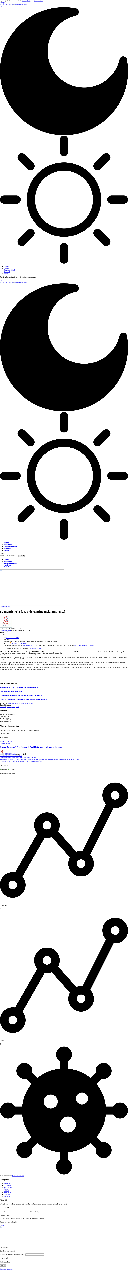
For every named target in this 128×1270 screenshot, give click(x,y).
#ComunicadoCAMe (12, 638)
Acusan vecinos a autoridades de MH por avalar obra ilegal (18, 757)
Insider (6, 1189)
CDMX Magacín (5, 631)
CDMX (2, 607)
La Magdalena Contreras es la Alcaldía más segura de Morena (21, 695)
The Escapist (8, 1187)
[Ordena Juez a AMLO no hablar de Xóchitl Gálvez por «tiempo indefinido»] (6, 741)
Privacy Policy (26, 1)
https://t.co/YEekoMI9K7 (20, 643)
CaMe (9, 703)
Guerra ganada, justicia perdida (11, 691)
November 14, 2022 (36, 648)
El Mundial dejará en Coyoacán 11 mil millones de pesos (19, 687)
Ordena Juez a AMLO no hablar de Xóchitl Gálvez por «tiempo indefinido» (31, 747)
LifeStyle (7, 1194)
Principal (7, 607)
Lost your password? (6, 1269)
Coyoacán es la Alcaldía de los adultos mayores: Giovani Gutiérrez (21, 761)
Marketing (7, 1196)
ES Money (7, 1183)
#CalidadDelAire (27, 645)
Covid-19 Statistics (18, 1176)
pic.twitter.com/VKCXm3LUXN (84, 645)
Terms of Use (38, 1)
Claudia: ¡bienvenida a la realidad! (11, 756)
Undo (2, 1225)
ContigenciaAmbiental (19, 703)
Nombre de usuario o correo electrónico (12, 1254)
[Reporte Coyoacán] (13, 4)
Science (6, 1191)
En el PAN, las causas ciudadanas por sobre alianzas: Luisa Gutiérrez (23, 699)
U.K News (7, 1185)
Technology (8, 1192)
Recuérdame (6, 1262)
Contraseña (3, 1258)
